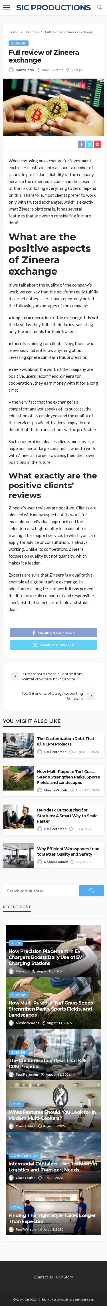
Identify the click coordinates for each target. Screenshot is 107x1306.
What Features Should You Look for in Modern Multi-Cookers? (52, 1115)
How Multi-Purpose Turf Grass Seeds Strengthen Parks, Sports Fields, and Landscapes (68, 777)
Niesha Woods (56, 790)
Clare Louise (25, 1126)
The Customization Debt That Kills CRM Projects (65, 741)
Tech (15, 943)
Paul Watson (26, 1229)
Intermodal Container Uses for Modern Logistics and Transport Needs (53, 1167)
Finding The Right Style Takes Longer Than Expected (52, 1218)
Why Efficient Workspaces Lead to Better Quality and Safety (68, 851)
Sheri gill (22, 971)
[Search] (99, 7)
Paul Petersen (55, 752)
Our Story (64, 1277)
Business (18, 43)
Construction (24, 1155)
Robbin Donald (56, 862)
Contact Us (43, 1277)
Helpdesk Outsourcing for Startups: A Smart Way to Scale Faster (67, 815)
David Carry (25, 70)
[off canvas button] (6, 7)
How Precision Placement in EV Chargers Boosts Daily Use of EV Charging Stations (45, 957)
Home (16, 1104)
